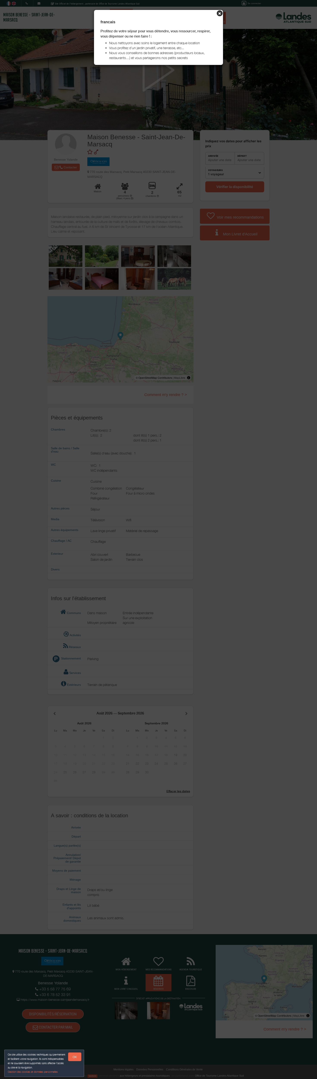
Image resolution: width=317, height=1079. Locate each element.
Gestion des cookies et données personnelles (33, 1071)
